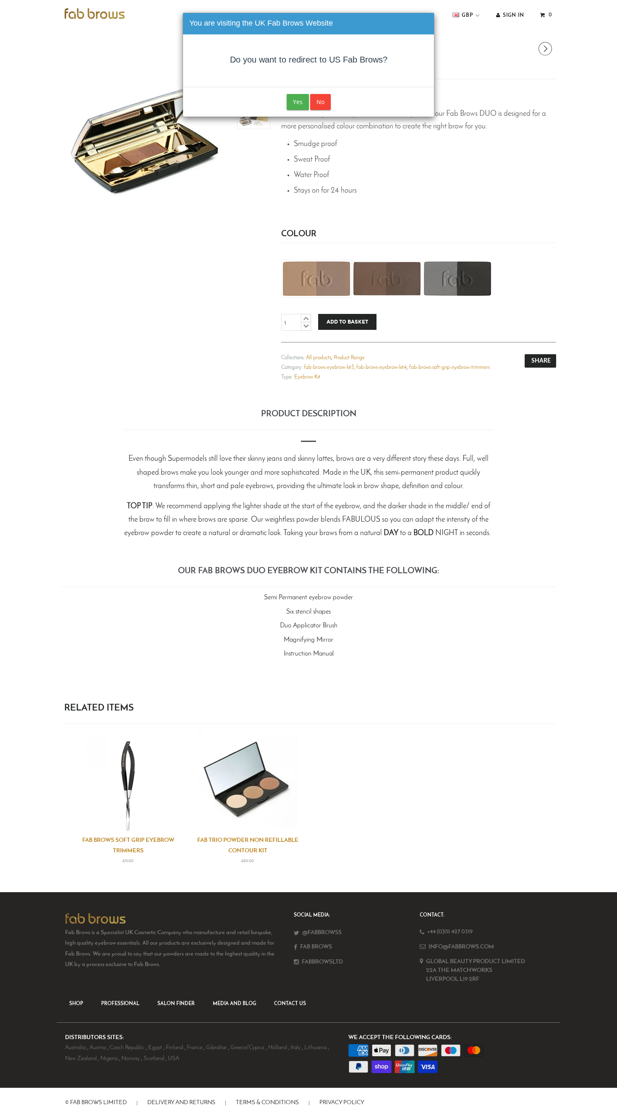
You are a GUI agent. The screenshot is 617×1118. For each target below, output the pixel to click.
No (320, 102)
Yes (298, 102)
